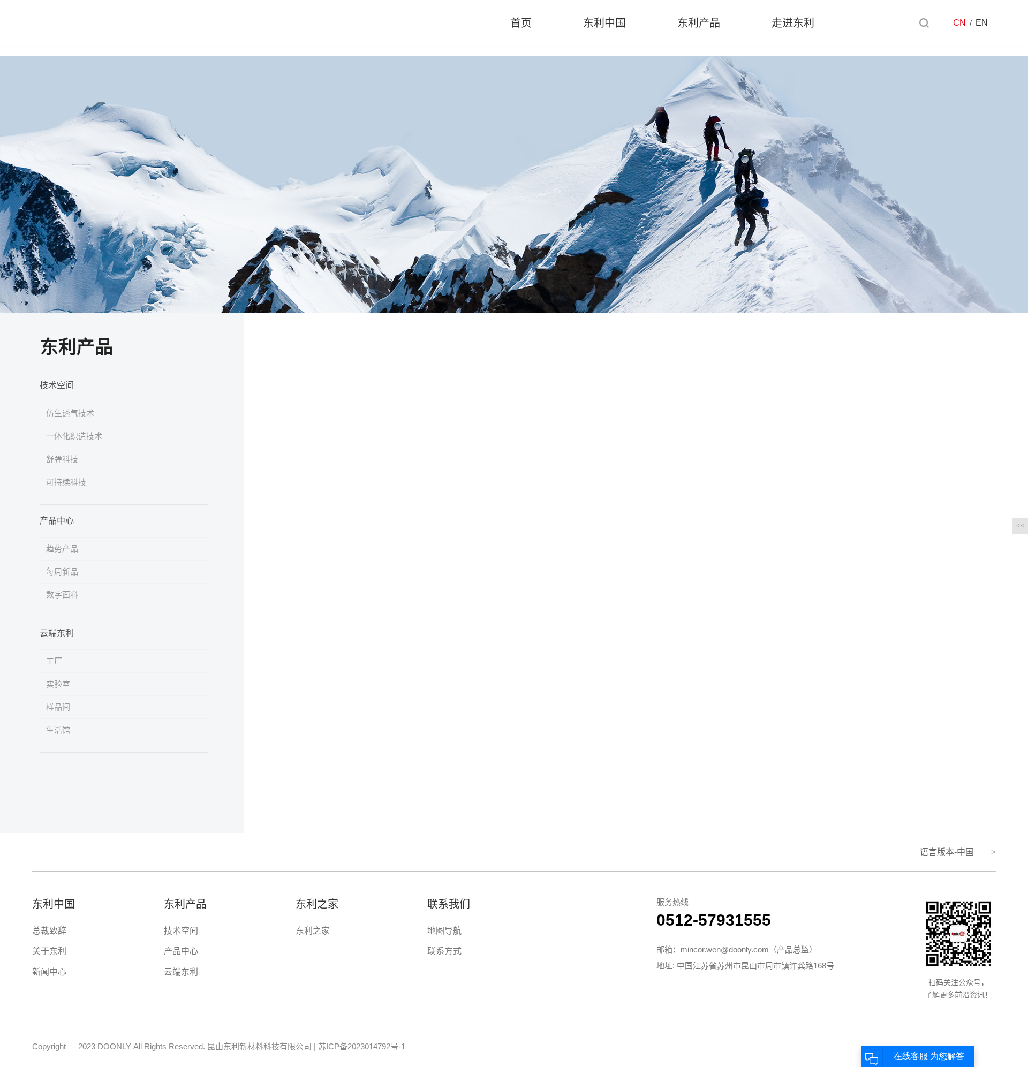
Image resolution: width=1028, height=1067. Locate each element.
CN (959, 22)
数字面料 (62, 595)
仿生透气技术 (70, 413)
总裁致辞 (49, 930)
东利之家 (313, 930)
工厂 (54, 661)
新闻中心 (49, 972)
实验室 (58, 684)
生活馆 (58, 730)
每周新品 (62, 571)
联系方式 (444, 951)
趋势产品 (62, 548)
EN (982, 22)
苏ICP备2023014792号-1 (361, 1046)
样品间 (58, 707)
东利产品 (698, 23)
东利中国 (604, 23)
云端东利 (57, 633)
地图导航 (444, 930)
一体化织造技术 (74, 436)
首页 (521, 23)
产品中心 (57, 520)
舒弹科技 (62, 459)
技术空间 (57, 385)
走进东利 (793, 23)
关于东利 (49, 951)
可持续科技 (66, 482)
